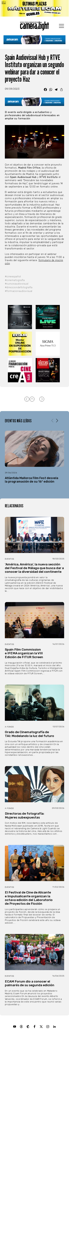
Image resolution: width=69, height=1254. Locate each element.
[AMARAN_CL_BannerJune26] (35, 39)
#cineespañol (13, 276)
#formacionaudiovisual (18, 291)
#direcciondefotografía (18, 287)
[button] (57, 420)
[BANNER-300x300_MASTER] (48, 370)
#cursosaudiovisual (16, 283)
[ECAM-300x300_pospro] (20, 344)
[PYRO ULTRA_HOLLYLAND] (20, 317)
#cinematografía (15, 280)
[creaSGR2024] (20, 370)
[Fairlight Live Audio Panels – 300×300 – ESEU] (48, 317)
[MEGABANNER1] (34, 8)
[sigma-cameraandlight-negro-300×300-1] (48, 344)
